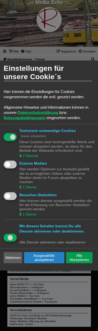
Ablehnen (13, 257)
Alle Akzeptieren (79, 257)
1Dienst (29, 187)
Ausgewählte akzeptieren (44, 257)
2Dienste (30, 155)
